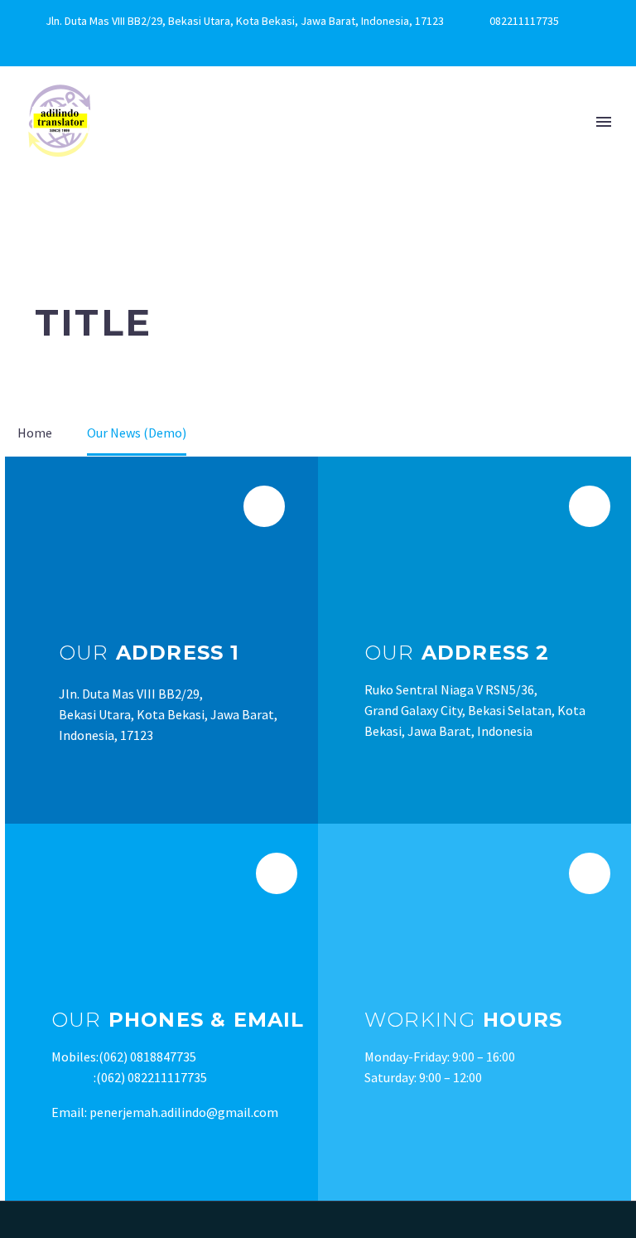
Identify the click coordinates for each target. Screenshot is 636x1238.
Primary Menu (604, 121)
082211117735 (524, 20)
